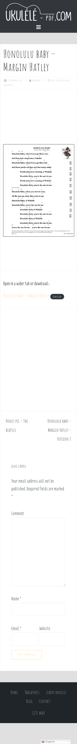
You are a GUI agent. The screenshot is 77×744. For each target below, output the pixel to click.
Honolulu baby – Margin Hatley (25, 296)
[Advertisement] (38, 115)
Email (16, 628)
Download (57, 296)
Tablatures (8, 85)
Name (16, 598)
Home (14, 692)
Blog (29, 701)
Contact (45, 701)
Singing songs (63, 80)
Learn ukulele (56, 692)
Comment (17, 513)
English (49, 741)
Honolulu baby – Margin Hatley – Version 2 (59, 430)
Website (44, 628)
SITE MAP (38, 713)
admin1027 (36, 80)
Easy (53, 80)
